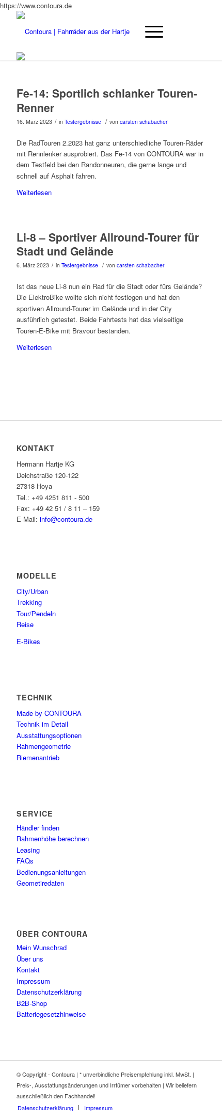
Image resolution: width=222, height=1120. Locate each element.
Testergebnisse (83, 121)
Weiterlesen (34, 192)
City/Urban (32, 591)
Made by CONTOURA (49, 713)
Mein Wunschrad (42, 947)
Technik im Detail (42, 724)
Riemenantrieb (38, 757)
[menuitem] (45, 1107)
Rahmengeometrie (44, 746)
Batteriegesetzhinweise (51, 1014)
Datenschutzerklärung (49, 992)
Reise (25, 624)
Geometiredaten (40, 883)
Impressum (33, 981)
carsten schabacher (144, 121)
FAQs (25, 861)
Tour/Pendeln (36, 613)
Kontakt (28, 969)
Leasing (28, 850)
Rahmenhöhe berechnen (53, 838)
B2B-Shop (32, 1003)
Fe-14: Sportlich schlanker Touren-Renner (107, 100)
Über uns (30, 959)
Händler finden (38, 828)
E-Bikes (28, 641)
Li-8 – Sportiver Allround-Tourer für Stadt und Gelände (108, 244)
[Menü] (149, 31)
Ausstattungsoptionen (49, 735)
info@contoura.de (66, 519)
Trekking (29, 602)
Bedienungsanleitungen (51, 872)
